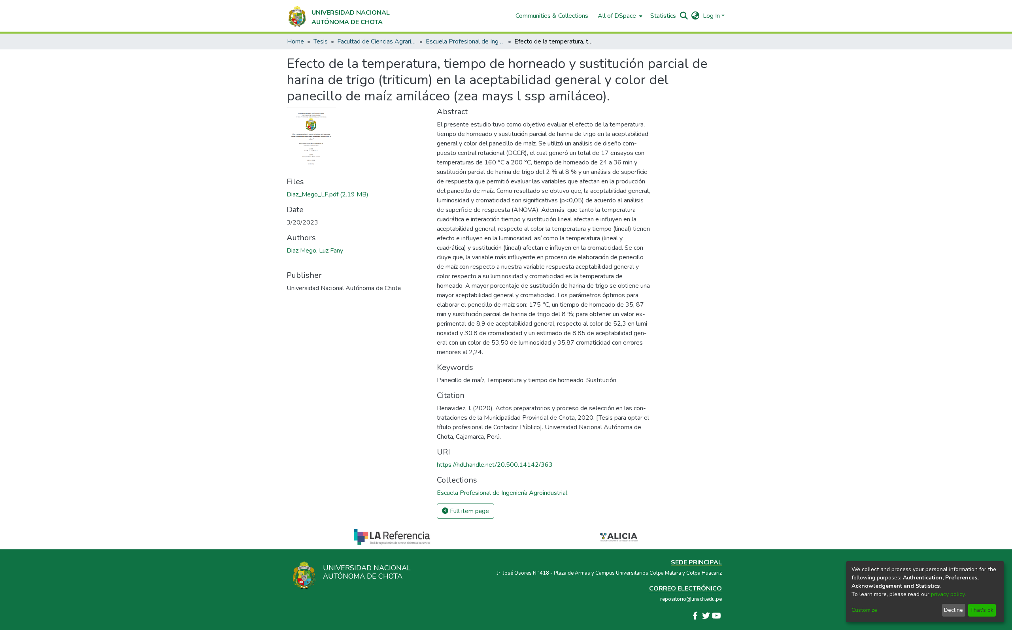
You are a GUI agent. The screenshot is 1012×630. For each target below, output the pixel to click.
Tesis (320, 41)
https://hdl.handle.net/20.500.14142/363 (495, 464)
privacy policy (948, 594)
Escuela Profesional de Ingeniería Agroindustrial (465, 41)
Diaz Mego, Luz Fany (315, 250)
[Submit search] (684, 16)
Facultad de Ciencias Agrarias (376, 41)
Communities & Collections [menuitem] (551, 15)
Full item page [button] (468, 511)
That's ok (981, 610)
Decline (953, 610)
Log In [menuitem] (711, 15)
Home (295, 41)
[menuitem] (619, 16)
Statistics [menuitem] (663, 15)
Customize (864, 610)
